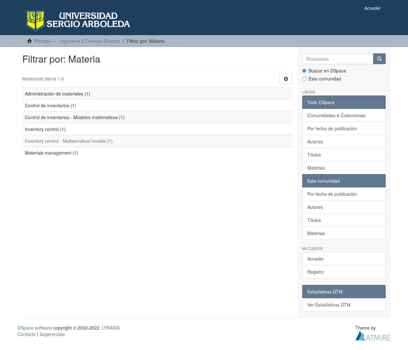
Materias (316, 167)
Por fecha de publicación (332, 128)
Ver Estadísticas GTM (329, 304)
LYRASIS (111, 327)
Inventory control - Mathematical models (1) (69, 141)
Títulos (314, 154)
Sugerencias (52, 334)
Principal (42, 41)
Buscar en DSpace (327, 70)
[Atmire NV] (372, 335)
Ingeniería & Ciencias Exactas (90, 41)
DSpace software (35, 327)
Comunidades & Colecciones (336, 115)
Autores (315, 141)
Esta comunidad (325, 78)
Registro (315, 272)
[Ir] (379, 58)
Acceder (315, 258)
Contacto (27, 334)
